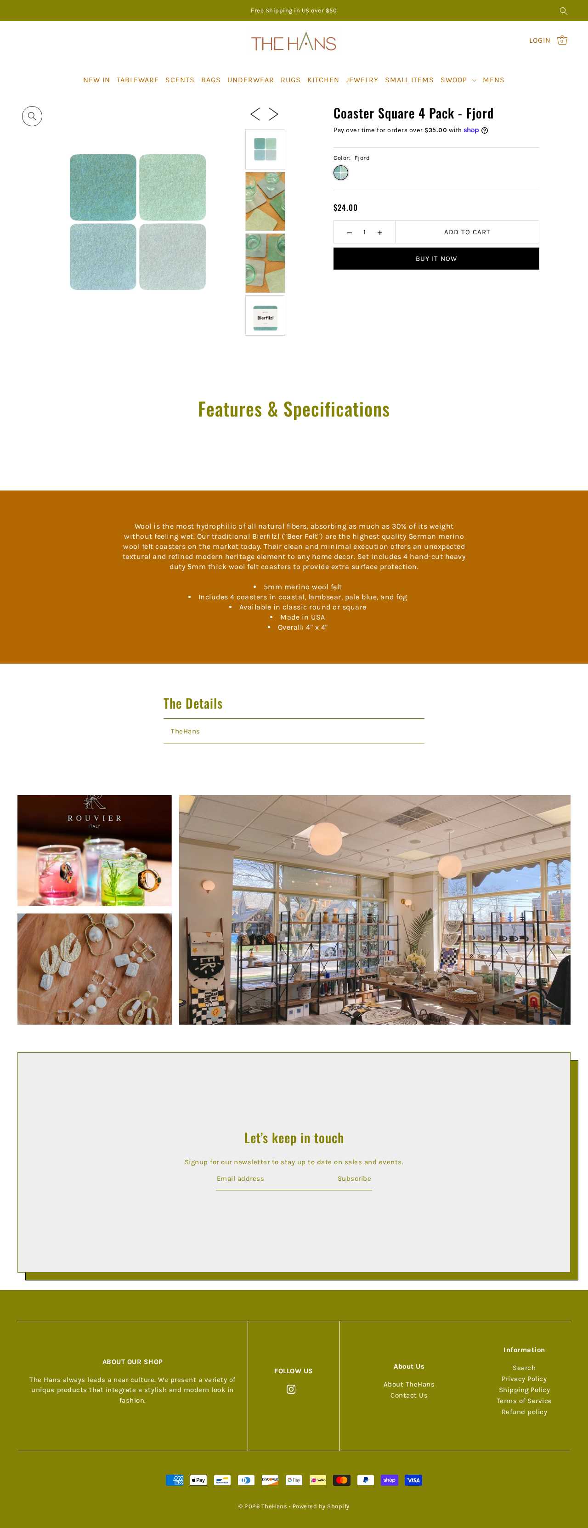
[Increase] (380, 232)
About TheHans (409, 1385)
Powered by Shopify (321, 1506)
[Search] (564, 10)
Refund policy (525, 1412)
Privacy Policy (524, 1379)
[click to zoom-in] (32, 116)
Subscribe (354, 1178)
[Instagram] (291, 1389)
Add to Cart (467, 232)
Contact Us (409, 1396)
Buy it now (436, 258)
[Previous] (255, 113)
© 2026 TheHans (262, 1506)
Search (524, 1368)
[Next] (273, 113)
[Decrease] (349, 232)
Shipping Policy (524, 1390)
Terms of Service (524, 1401)
